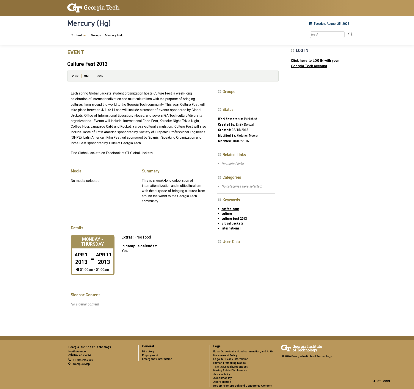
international (230, 228)
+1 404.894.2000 (83, 359)
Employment (150, 355)
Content (76, 35)
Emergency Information (157, 359)
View (75, 76)
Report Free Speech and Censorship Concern (242, 385)
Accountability (222, 378)
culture (226, 214)
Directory (148, 351)
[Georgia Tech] (100, 7)
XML (87, 76)
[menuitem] (96, 35)
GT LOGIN (383, 381)
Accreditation (222, 381)
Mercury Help (114, 35)
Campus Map (81, 364)
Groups (96, 35)
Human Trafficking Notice (229, 362)
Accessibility (221, 374)
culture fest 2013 (234, 219)
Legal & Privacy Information (230, 359)
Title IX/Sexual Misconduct (230, 366)
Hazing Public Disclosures (230, 370)
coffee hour (230, 209)
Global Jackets (232, 223)
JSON (100, 76)
